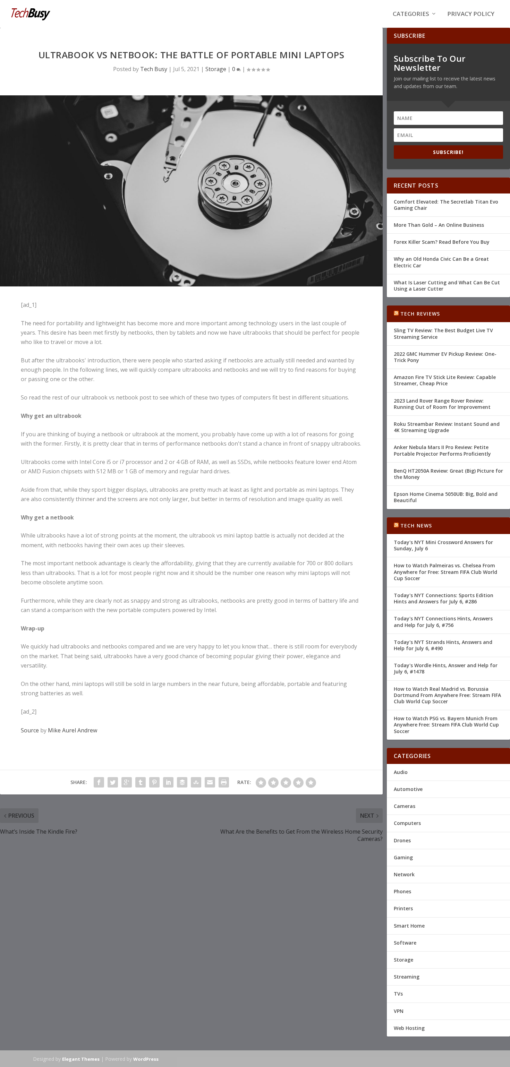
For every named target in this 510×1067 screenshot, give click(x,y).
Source (30, 730)
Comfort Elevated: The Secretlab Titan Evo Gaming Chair (446, 204)
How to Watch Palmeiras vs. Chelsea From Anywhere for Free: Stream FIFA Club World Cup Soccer (445, 571)
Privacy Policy (470, 14)
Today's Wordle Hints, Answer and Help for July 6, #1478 (446, 668)
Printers (403, 908)
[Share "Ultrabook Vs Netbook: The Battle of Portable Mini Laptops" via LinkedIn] (168, 782)
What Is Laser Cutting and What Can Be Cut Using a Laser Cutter (447, 285)
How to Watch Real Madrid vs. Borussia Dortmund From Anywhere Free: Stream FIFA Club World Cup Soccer (447, 695)
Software (405, 942)
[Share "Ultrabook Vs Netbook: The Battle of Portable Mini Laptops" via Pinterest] (154, 782)
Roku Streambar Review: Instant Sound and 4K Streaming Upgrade (447, 427)
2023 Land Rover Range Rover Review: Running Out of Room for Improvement (442, 403)
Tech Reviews (420, 313)
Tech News (416, 525)
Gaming (403, 857)
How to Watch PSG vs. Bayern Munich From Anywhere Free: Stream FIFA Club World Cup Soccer (446, 724)
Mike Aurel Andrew (72, 730)
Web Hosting (409, 1028)
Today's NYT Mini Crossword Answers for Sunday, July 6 (443, 545)
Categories (411, 14)
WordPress (146, 1059)
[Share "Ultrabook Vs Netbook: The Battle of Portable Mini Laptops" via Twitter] (113, 782)
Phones (402, 891)
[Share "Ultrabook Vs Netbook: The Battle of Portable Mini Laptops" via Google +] (127, 782)
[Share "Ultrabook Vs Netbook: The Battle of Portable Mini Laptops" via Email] (210, 782)
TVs (398, 993)
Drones (402, 840)
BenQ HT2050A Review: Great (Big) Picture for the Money (448, 473)
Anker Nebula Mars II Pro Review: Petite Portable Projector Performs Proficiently (442, 450)
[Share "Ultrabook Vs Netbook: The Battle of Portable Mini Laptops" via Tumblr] (140, 782)
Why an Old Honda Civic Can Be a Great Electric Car (441, 262)
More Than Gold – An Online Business (439, 225)
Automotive (408, 789)
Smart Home (409, 925)
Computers (407, 823)
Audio (401, 772)
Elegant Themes (81, 1059)
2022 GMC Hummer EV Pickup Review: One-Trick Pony (445, 357)
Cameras (404, 806)
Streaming (406, 976)
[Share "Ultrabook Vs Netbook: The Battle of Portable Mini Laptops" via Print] (224, 782)
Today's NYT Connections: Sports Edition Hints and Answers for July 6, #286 (443, 598)
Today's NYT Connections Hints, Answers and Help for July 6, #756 (443, 621)
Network (404, 874)
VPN (398, 1011)
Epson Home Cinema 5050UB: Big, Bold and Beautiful (446, 497)
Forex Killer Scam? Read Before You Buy (442, 242)
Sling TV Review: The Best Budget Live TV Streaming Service (443, 333)
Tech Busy (153, 69)
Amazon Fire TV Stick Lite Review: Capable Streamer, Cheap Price (445, 380)
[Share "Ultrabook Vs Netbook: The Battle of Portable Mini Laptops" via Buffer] (182, 782)
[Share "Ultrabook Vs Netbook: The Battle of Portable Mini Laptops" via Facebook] (99, 782)
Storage (215, 69)
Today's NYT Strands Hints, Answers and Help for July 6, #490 (443, 645)
